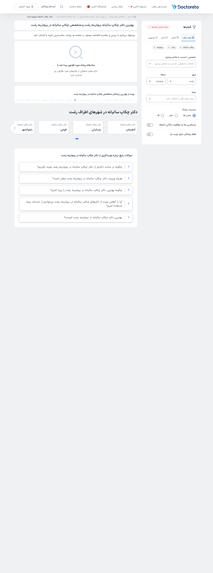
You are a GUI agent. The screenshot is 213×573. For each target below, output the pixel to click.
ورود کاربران (24, 6)
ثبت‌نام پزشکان (48, 6)
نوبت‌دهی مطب (159, 6)
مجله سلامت (75, 6)
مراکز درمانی (117, 6)
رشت (173, 47)
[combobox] (174, 63)
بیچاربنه (160, 47)
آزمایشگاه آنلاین (98, 6)
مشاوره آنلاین (139, 6)
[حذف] (170, 81)
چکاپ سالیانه (188, 47)
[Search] (61, 6)
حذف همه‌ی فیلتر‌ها (160, 27)
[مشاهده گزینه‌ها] (149, 63)
